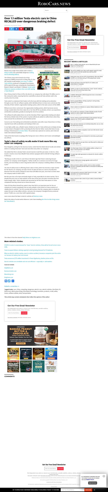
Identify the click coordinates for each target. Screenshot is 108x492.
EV (59, 289)
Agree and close (92, 483)
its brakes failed (23, 131)
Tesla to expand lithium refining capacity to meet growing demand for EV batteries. (28, 250)
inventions (40, 291)
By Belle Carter (79, 85)
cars (15, 289)
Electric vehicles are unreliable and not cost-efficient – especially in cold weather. (28, 261)
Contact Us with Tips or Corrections (54, 482)
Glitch (13, 291)
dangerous (31, 289)
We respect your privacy (46, 475)
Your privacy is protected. (12, 317)
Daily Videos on (27, 237)
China (18, 289)
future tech (7, 291)
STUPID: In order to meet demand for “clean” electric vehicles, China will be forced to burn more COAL (86, 89)
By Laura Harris (79, 104)
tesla (20, 293)
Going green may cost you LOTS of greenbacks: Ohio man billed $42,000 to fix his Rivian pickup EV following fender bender (86, 77)
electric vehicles (47, 289)
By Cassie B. (78, 73)
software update (13, 293)
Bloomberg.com (9, 274)
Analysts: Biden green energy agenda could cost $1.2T (84, 160)
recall (51, 291)
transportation (26, 293)
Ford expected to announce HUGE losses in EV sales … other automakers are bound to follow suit (85, 173)
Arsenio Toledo (17, 25)
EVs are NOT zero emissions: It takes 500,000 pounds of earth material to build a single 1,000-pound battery (86, 112)
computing (24, 289)
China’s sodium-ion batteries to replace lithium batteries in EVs (86, 107)
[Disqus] (32, 398)
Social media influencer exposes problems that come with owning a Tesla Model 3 (19, 89)
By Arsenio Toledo (79, 67)
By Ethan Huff (78, 91)
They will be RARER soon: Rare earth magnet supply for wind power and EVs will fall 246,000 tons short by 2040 (85, 71)
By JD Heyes (78, 175)
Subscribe (88, 490)
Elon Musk (55, 289)
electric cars (38, 289)
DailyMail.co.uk (8, 268)
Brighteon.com (36, 237)
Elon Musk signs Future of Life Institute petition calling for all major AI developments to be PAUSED (86, 148)
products (46, 291)
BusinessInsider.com (10, 271)
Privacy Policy (54, 486)
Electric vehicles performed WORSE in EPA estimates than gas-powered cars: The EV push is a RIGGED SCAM (86, 118)
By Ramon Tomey (79, 97)
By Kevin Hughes (79, 157)
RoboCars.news (37, 196)
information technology (30, 291)
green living (18, 291)
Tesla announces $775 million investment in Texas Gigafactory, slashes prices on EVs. (29, 258)
